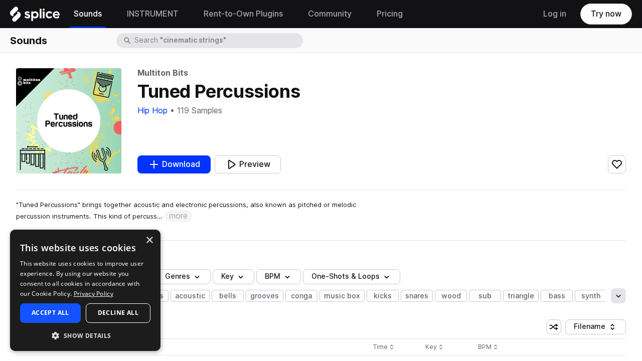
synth (590, 296)
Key (435, 347)
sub (485, 296)
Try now (606, 14)
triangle (521, 296)
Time (383, 347)
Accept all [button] (50, 312)
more (178, 216)
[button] (85, 335)
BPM (272, 276)
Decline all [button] (118, 312)
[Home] (35, 17)
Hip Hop (152, 110)
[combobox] (217, 41)
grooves (264, 296)
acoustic (190, 296)
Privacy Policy (93, 293)
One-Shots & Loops (345, 276)
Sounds (28, 41)
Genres (177, 276)
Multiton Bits (162, 73)
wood (451, 296)
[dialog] (85, 290)
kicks (383, 296)
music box (342, 296)
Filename (597, 328)
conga (301, 296)
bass (557, 296)
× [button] (149, 240)
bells (227, 296)
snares (416, 296)
